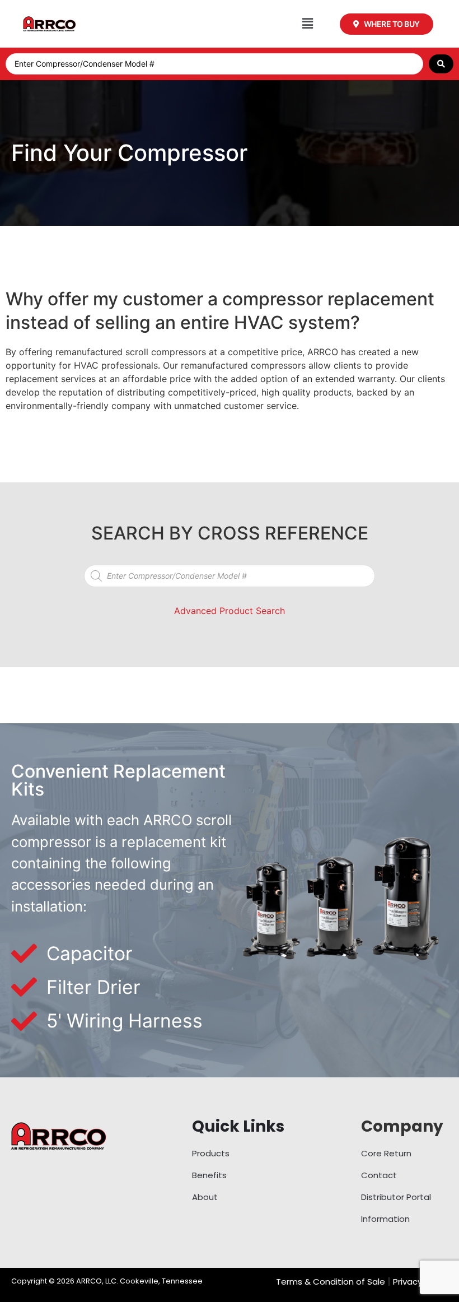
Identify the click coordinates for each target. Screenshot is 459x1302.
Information (385, 1219)
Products (211, 1153)
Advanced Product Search (229, 610)
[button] (307, 24)
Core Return (386, 1153)
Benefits (209, 1175)
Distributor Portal (396, 1197)
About (205, 1197)
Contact (379, 1175)
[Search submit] (441, 63)
